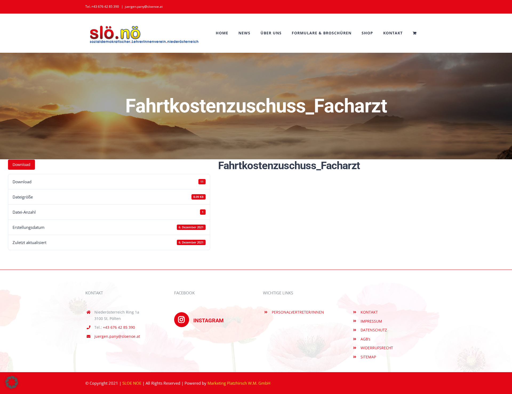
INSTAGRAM (208, 320)
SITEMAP (368, 356)
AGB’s (365, 339)
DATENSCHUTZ (374, 329)
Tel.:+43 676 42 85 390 (102, 6)
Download (21, 164)
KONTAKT (369, 312)
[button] (11, 382)
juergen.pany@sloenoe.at (144, 6)
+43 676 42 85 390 (119, 327)
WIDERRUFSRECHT (377, 347)
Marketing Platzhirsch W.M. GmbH (238, 383)
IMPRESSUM (371, 321)
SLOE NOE (131, 383)
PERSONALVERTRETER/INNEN (298, 312)
